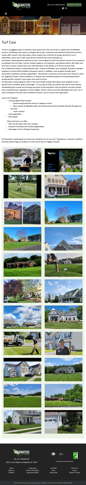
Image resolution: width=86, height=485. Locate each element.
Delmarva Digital (67, 483)
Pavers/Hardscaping (32, 470)
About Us (11, 470)
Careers (74, 470)
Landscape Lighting (32, 472)
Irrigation (11, 472)
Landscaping (32, 468)
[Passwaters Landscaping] (21, 5)
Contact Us (74, 468)
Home (11, 468)
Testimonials (53, 472)
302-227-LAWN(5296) (56, 5)
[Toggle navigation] (5, 13)
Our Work (53, 468)
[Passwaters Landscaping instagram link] (66, 8)
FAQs (53, 470)
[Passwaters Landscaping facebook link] (63, 8)
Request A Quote (74, 4)
